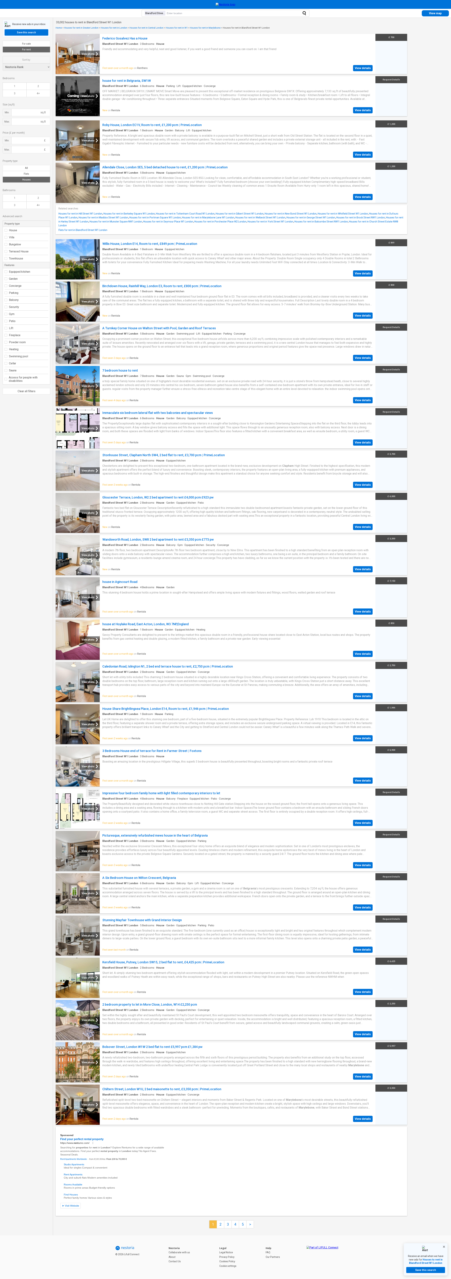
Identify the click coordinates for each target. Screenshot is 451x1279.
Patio (12, 321)
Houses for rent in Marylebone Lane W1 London (208, 217)
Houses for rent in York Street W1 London (270, 221)
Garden (13, 278)
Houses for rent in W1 (177, 27)
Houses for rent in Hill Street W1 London (80, 213)
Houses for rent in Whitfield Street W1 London (343, 213)
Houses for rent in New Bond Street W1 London (291, 213)
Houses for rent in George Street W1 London (310, 217)
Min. (7, 112)
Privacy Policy (226, 1257)
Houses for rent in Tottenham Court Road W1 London (185, 213)
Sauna (12, 370)
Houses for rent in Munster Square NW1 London (115, 221)
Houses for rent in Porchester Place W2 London (220, 221)
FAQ (268, 1252)
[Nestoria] (225, 4)
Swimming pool (18, 356)
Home (59, 27)
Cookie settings (227, 1266)
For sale (26, 43)
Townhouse (16, 258)
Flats (26, 173)
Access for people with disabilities (23, 379)
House (13, 230)
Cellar (12, 363)
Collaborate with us (179, 1252)
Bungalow (15, 244)
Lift (11, 328)
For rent (26, 49)
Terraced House (19, 251)
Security (14, 307)
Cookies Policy (227, 1261)
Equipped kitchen (19, 271)
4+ (38, 93)
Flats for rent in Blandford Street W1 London (82, 230)
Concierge (15, 285)
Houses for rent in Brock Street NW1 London (360, 217)
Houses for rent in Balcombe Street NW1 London (321, 221)
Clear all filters (26, 391)
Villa (11, 237)
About (172, 1257)
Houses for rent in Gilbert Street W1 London (240, 213)
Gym (11, 314)
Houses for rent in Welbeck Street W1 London (260, 217)
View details (363, 68)
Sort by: (26, 59)
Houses (26, 179)
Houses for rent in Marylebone (205, 27)
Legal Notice (226, 1252)
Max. (7, 121)
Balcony (14, 300)
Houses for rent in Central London (146, 27)
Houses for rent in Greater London (81, 27)
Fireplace (14, 335)
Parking (13, 293)
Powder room (17, 342)
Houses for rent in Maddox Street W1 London (103, 217)
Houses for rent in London (114, 27)
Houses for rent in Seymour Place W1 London (168, 221)
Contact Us (175, 1261)
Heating (13, 349)
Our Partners (273, 1257)
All (26, 168)
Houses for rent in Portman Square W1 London (155, 217)
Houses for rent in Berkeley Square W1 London (129, 213)
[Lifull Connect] (322, 1257)
